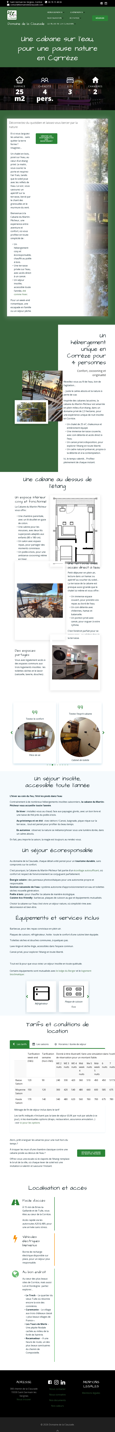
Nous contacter (57, 1389)
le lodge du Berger (66, 970)
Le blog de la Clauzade (60, 23)
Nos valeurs (57, 1405)
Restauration (54, 18)
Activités (74, 18)
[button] (47, 765)
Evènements (77, 12)
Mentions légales (91, 1392)
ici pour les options (30, 1122)
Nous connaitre (57, 1394)
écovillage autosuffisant (86, 870)
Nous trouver (24, 1399)
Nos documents (57, 1400)
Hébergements (54, 12)
